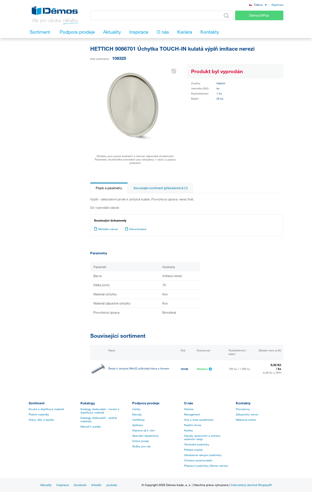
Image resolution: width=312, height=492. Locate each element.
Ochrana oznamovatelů (198, 460)
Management (192, 414)
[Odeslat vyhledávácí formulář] (226, 15)
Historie (188, 409)
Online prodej (140, 441)
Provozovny (243, 409)
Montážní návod (108, 229)
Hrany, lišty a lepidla (41, 419)
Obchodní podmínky (196, 444)
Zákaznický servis (247, 414)
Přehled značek (193, 449)
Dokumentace (137, 229)
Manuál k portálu (90, 426)
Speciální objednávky (145, 435)
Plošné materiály (39, 414)
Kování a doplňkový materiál (46, 409)
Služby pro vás (141, 446)
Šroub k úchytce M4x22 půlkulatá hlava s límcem (138, 368)
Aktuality (46, 485)
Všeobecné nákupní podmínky (203, 455)
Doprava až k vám (143, 430)
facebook (80, 485)
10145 (184, 369)
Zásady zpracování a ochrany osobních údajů (202, 437)
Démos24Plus (259, 15)
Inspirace (62, 485)
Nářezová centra (246, 419)
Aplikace (137, 425)
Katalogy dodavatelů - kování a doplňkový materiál (99, 410)
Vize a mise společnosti (198, 419)
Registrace (277, 4)
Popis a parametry (109, 188)
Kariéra (188, 430)
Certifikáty (138, 419)
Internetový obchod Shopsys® (251, 485)
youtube (111, 485)
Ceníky (136, 409)
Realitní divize (192, 425)
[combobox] (258, 4)
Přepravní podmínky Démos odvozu (206, 465)
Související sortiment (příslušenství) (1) (161, 188)
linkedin (96, 485)
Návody (137, 414)
